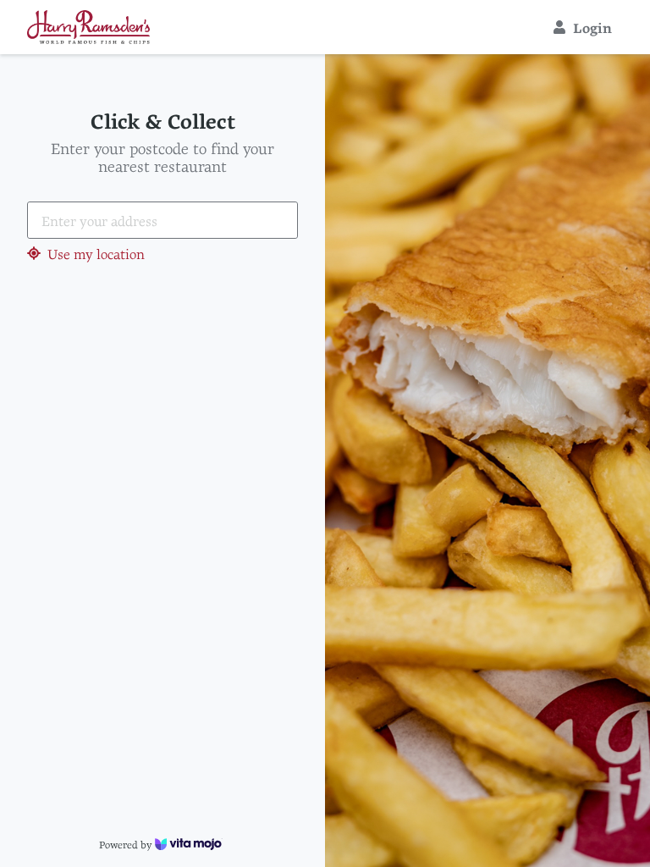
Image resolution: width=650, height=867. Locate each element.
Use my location (96, 254)
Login (592, 27)
